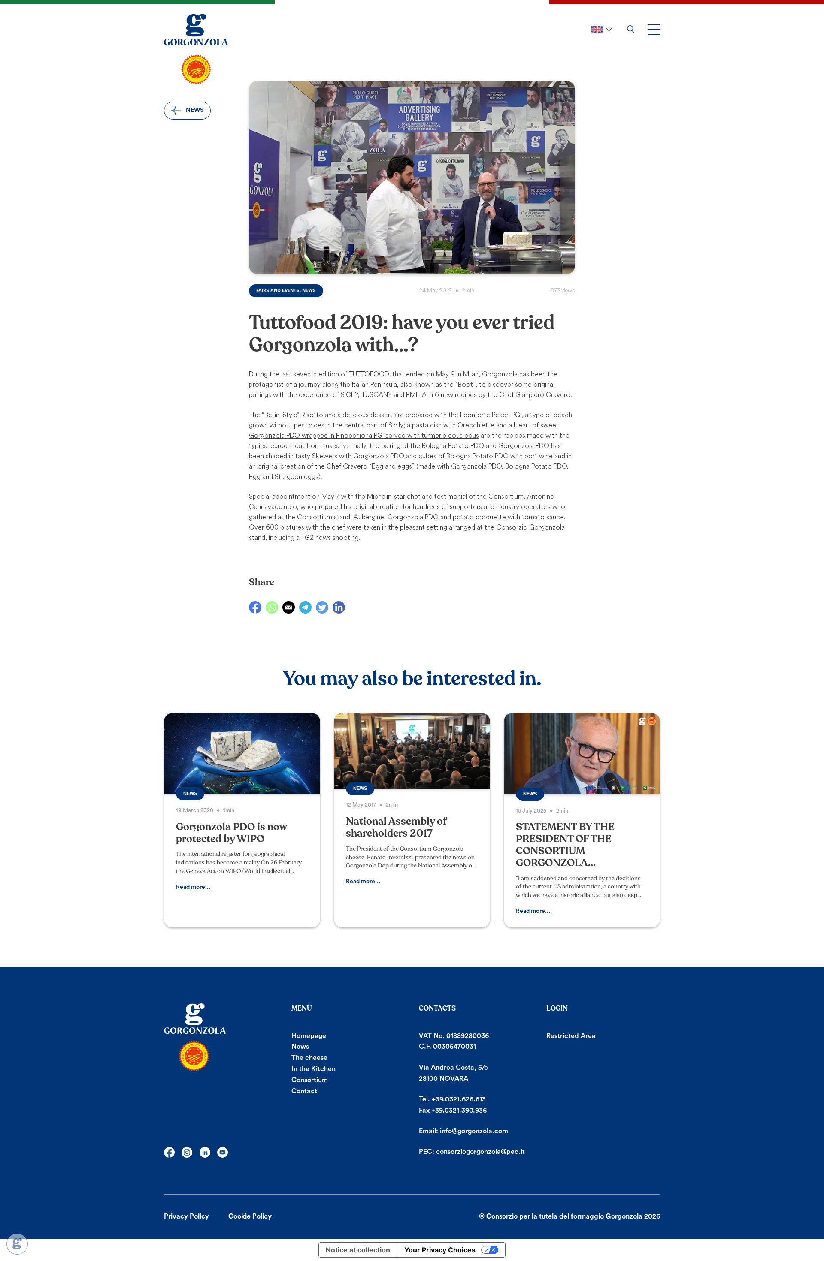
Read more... (193, 887)
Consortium (309, 1080)
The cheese (309, 1057)
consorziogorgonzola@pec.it (480, 1151)
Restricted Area (571, 1035)
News (300, 1046)
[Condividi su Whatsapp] (272, 607)
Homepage (308, 1035)
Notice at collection (358, 1250)
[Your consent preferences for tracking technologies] (17, 1244)
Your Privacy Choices (440, 1250)
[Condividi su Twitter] (322, 607)
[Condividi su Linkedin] (339, 607)
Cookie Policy (250, 1216)
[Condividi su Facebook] (255, 607)
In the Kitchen (313, 1068)
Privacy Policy (186, 1216)
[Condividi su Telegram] (305, 607)
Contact (304, 1091)
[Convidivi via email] (288, 607)
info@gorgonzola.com (474, 1131)
